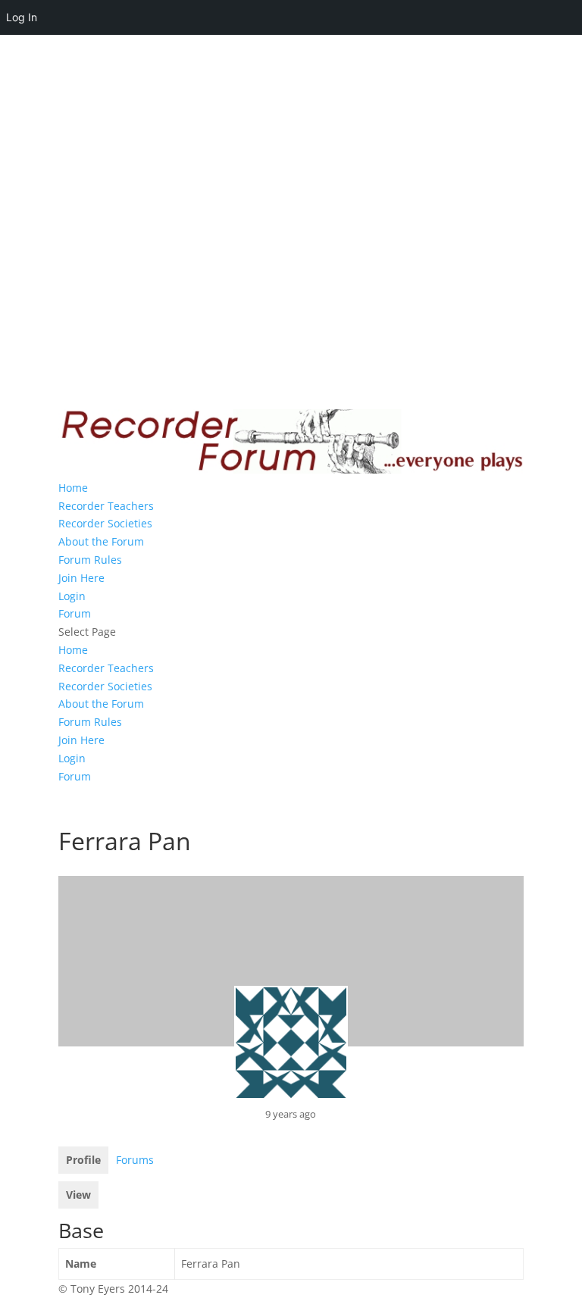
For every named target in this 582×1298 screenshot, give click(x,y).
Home (73, 487)
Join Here (81, 578)
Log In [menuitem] (21, 17)
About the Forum (101, 541)
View (78, 1194)
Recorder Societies (105, 523)
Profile (83, 1160)
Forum (74, 613)
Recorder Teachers (106, 506)
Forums (135, 1160)
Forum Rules (90, 559)
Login (72, 596)
